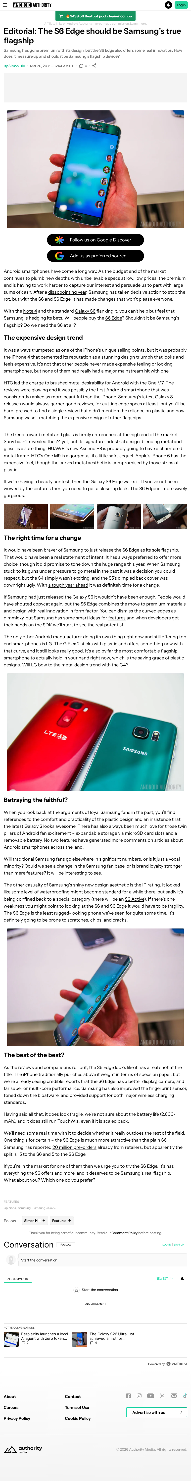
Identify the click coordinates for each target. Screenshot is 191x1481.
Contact (73, 1396)
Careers (11, 1407)
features (117, 618)
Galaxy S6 (85, 311)
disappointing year (67, 292)
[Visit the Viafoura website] (176, 1364)
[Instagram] (139, 1395)
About (10, 1396)
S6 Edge (113, 318)
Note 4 (30, 311)
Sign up (179, 1244)
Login (181, 5)
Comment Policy (124, 1233)
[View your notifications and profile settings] (182, 1279)
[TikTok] (185, 1395)
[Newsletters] (174, 1395)
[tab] (18, 1279)
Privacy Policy (17, 1418)
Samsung (24, 1208)
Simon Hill (16, 66)
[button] (95, 5)
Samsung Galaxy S (45, 1208)
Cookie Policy (78, 1418)
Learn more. (138, 23)
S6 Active (134, 899)
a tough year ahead (68, 585)
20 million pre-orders (74, 1147)
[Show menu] (5, 5)
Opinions (10, 1208)
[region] (95, 1304)
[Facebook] (128, 1395)
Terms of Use (77, 1407)
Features (11, 1201)
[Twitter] (162, 1395)
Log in (166, 1244)
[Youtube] (150, 1395)
